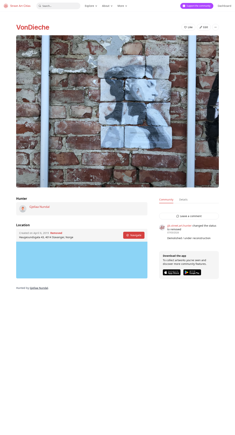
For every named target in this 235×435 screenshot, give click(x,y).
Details (183, 199)
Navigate (135, 235)
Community (166, 199)
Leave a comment (191, 216)
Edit (205, 27)
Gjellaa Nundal (39, 207)
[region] (81, 260)
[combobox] (58, 6)
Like (190, 27)
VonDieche (32, 27)
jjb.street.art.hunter (179, 225)
